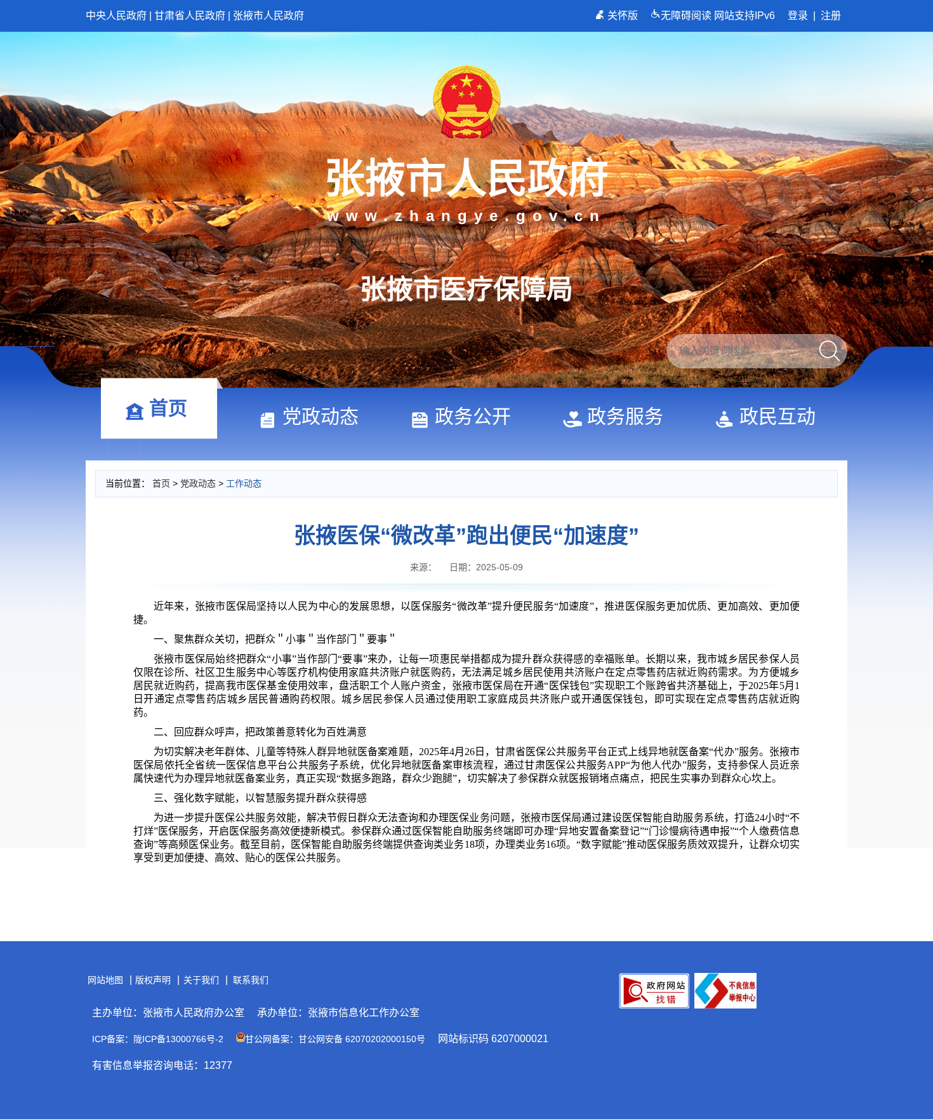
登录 (798, 15)
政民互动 (777, 416)
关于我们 (201, 980)
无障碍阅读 (687, 15)
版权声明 (153, 980)
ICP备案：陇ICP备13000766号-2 (157, 1039)
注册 (831, 15)
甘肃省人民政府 (189, 15)
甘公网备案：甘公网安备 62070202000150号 (335, 1039)
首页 (168, 408)
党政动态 (320, 416)
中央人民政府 (116, 15)
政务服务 (625, 416)
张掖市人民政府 (268, 15)
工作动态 (243, 483)
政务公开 (473, 416)
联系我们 (250, 980)
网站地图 (105, 980)
